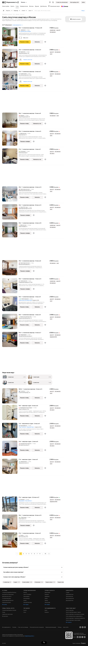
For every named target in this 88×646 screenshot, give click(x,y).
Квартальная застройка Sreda (25, 300)
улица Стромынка (23, 409)
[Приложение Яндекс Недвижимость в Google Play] (80, 637)
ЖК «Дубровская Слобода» (25, 31)
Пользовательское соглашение (37, 627)
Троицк (46, 600)
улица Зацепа (22, 518)
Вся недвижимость (6, 627)
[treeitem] (6, 6)
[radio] (23, 553)
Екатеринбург (26, 598)
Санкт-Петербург (27, 594)
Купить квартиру (70, 610)
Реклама (14, 627)
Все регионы (5, 616)
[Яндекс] (83, 643)
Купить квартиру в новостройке (73, 620)
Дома (46, 610)
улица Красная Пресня (24, 208)
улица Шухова (22, 134)
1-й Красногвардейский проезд (9, 592)
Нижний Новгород (27, 602)
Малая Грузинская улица (24, 190)
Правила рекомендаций (50, 627)
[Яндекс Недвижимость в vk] (80, 627)
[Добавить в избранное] (45, 42)
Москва (25, 592)
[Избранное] (50, 2)
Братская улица (22, 536)
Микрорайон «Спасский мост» (25, 500)
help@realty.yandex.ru (29, 636)
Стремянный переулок (24, 282)
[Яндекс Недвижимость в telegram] (85, 627)
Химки (46, 598)
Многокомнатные (70, 598)
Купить (25, 610)
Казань (25, 600)
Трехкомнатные (69, 596)
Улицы (3, 612)
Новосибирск (26, 596)
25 (45, 553)
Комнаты (47, 612)
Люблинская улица (6, 602)
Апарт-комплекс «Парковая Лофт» (26, 427)
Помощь (59, 627)
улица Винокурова (23, 53)
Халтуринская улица (23, 445)
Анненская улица (22, 152)
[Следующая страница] (49, 553)
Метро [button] (83, 10)
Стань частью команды (23, 627)
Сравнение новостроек (7, 614)
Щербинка (47, 596)
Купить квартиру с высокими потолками (75, 614)
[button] (53, 2)
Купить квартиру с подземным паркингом (75, 618)
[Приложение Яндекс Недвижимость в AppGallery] (82, 637)
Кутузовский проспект (24, 75)
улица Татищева (22, 226)
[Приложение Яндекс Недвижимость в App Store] (77, 637)
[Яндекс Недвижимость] (10, 2)
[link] (83, 2)
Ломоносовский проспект (24, 318)
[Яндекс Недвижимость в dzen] (82, 627)
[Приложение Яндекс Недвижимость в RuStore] (84, 637)
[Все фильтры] (3, 10)
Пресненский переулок (24, 264)
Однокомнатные (69, 594)
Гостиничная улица (6, 598)
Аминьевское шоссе (23, 463)
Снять (24, 612)
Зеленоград (47, 602)
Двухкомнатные (69, 600)
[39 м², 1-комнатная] (10, 121)
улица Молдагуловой (23, 116)
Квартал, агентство (27, 59)
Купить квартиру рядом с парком (73, 612)
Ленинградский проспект (8, 600)
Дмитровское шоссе (6, 596)
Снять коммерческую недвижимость (74, 616)
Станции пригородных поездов (9, 610)
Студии (67, 592)
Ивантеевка (47, 592)
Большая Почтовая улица (7, 594)
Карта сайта (65, 627)
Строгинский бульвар (23, 392)
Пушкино (47, 594)
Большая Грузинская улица (25, 336)
